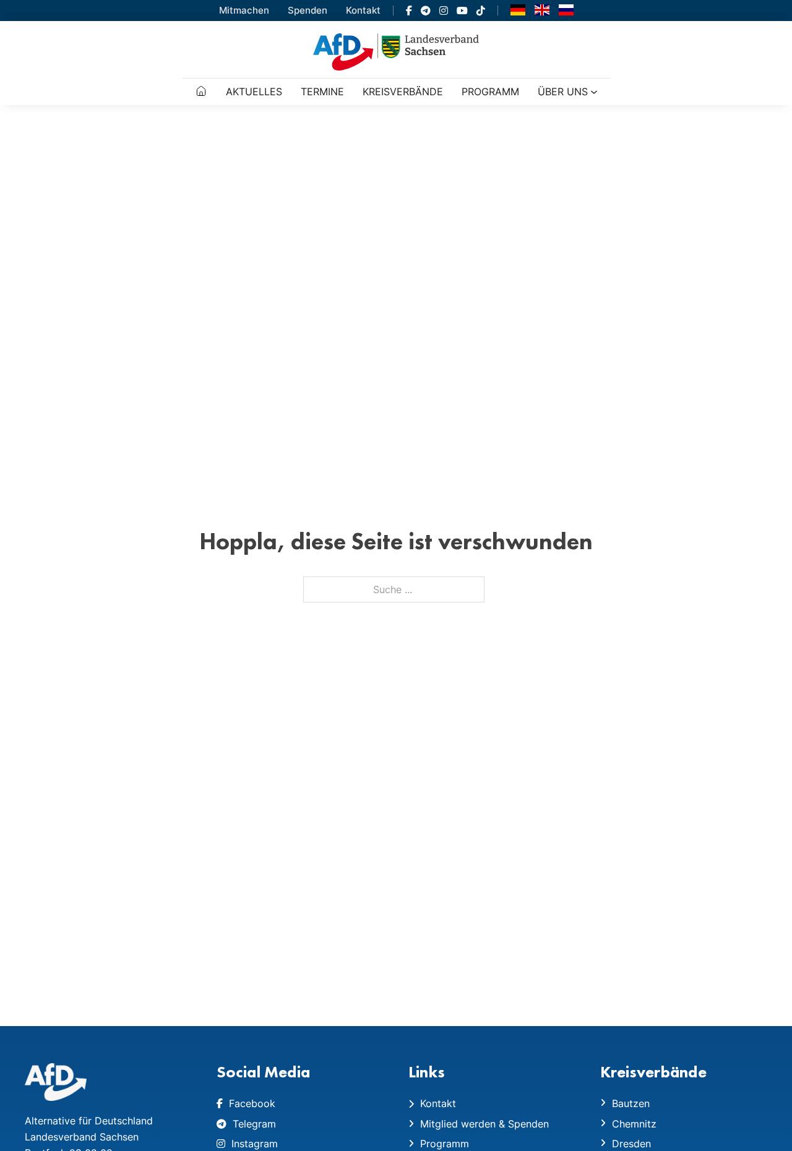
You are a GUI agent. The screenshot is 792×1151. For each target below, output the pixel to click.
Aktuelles (254, 91)
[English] (542, 9)
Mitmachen (244, 10)
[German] (517, 9)
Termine (322, 91)
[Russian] (566, 9)
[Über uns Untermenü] (594, 92)
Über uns (563, 91)
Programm (490, 91)
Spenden (307, 10)
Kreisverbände (403, 91)
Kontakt (363, 10)
